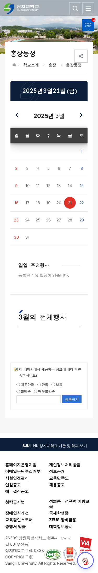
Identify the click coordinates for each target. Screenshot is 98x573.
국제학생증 (59, 512)
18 (38, 202)
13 (59, 185)
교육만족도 (59, 477)
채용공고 (57, 484)
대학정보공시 (61, 526)
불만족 (25, 391)
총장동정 (73, 64)
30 (16, 237)
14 (70, 185)
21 (70, 202)
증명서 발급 (15, 526)
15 (82, 185)
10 (27, 185)
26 (48, 220)
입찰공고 (13, 484)
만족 (44, 384)
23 (16, 220)
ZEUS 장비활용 (62, 519)
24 (27, 220)
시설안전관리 (17, 477)
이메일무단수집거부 (23, 471)
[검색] (75, 8)
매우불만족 (46, 391)
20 (58, 202)
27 (58, 220)
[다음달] (81, 115)
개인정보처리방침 (64, 464)
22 (81, 202)
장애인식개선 (17, 512)
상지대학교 (21, 8)
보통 (58, 384)
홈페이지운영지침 (21, 464)
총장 (52, 64)
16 (16, 202)
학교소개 (31, 64)
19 (48, 202)
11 (38, 185)
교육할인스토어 (19, 519)
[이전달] (17, 115)
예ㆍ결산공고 (17, 491)
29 (81, 220)
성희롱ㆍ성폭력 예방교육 (69, 504)
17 (27, 202)
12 (48, 185)
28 (70, 220)
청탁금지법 (15, 501)
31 (27, 237)
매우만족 (27, 384)
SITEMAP (88, 8)
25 (38, 220)
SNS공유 (81, 56)
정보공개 (57, 471)
